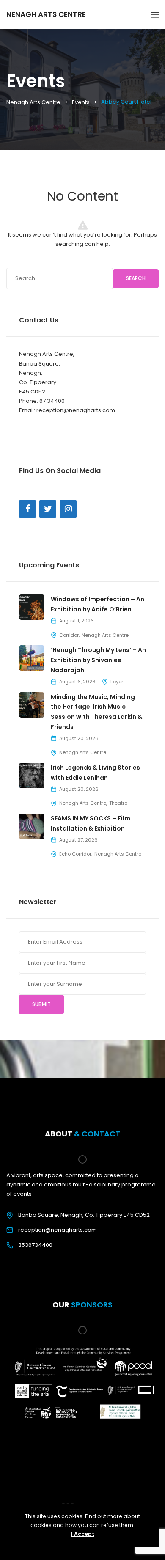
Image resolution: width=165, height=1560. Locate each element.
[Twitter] (47, 509)
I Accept (82, 1534)
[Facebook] (27, 509)
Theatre (118, 803)
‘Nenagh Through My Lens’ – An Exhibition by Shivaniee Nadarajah (98, 660)
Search (136, 278)
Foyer (116, 681)
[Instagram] (68, 509)
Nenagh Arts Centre (105, 635)
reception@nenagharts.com (57, 1230)
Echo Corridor (75, 853)
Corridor (69, 635)
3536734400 (35, 1245)
